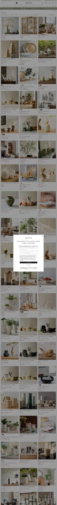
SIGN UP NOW (28, 262)
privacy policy (26, 268)
